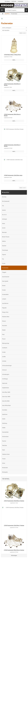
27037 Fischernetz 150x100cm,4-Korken (12, 84)
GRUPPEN (6, 192)
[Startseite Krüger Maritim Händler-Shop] (14, 5)
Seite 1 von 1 (23, 33)
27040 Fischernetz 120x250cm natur (13, 175)
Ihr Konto (14, 1)
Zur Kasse (7, 1)
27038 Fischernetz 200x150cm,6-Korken (12, 115)
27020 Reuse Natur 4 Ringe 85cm (12, 54)
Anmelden (20, 1)
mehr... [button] (14, 60)
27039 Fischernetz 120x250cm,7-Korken (12, 145)
